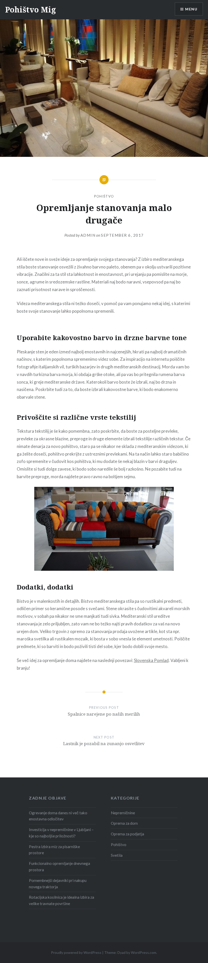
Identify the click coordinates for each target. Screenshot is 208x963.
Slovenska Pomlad (151, 660)
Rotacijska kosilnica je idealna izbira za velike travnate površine (61, 900)
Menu (191, 9)
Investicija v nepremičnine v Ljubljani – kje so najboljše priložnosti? (61, 832)
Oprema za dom (124, 823)
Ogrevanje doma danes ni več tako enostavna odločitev (58, 815)
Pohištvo (104, 196)
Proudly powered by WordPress (76, 952)
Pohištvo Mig (30, 9)
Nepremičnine (123, 812)
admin (88, 235)
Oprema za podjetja (127, 834)
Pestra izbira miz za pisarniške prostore (54, 849)
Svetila (117, 855)
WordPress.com (143, 952)
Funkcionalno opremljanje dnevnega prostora (59, 866)
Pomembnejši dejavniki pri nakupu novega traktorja (57, 883)
